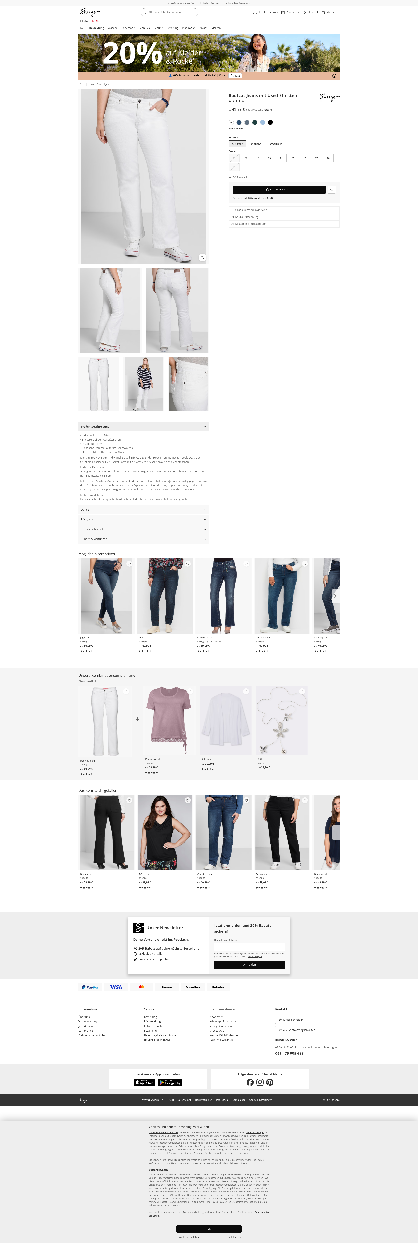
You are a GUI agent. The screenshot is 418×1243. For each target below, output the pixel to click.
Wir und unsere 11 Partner (163, 1132)
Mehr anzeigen (255, 956)
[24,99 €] (282, 720)
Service (149, 1009)
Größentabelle (240, 177)
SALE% (95, 21)
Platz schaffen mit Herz (92, 1035)
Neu (82, 28)
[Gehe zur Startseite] (90, 12)
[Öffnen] (334, 75)
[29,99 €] (169, 720)
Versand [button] (268, 109)
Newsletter (216, 1017)
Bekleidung (96, 28)
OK (209, 1228)
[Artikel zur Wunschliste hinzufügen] (332, 190)
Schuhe (158, 28)
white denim (236, 128)
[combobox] (177, 12)
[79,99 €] (106, 832)
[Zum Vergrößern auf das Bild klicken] (202, 257)
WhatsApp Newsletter (223, 1021)
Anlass (204, 28)
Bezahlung (150, 1030)
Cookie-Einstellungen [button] (260, 1099)
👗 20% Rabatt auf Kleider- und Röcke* (192, 75)
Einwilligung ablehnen (189, 1237)
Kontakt (281, 1009)
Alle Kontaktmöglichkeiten (299, 1030)
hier (262, 1149)
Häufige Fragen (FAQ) (157, 1040)
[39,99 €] (226, 720)
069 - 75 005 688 (289, 1053)
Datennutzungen (255, 1132)
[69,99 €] (165, 596)
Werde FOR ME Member (224, 1035)
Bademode (128, 28)
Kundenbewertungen (94, 539)
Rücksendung (152, 1021)
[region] (209, 1182)
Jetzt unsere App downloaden (158, 1074)
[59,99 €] (106, 596)
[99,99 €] (282, 596)
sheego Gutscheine (221, 1026)
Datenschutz (184, 1099)
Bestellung (150, 1017)
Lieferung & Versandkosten (160, 1035)
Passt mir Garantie (221, 1040)
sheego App (217, 1030)
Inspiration (189, 28)
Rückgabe (87, 519)
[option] (231, 122)
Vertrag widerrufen (152, 1099)
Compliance (85, 1030)
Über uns (84, 1017)
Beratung (172, 28)
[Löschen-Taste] (195, 12)
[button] (79, 84)
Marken (216, 28)
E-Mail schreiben (291, 1020)
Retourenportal (153, 1026)
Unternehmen (88, 1009)
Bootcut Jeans (104, 84)
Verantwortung (87, 1021)
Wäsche (113, 28)
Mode (84, 21)
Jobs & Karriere (87, 1026)
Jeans (91, 84)
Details (85, 509)
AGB (171, 1099)
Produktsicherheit (92, 529)
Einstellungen (233, 1237)
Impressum (222, 1099)
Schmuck (144, 28)
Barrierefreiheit (203, 1099)
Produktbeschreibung (95, 426)
